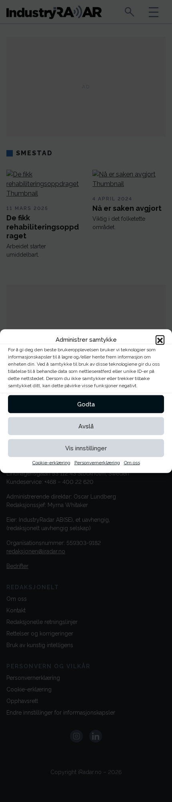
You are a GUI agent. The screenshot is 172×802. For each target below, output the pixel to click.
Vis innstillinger (86, 447)
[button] (160, 340)
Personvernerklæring (97, 462)
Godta (86, 404)
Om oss (132, 462)
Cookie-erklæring (51, 462)
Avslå (86, 426)
